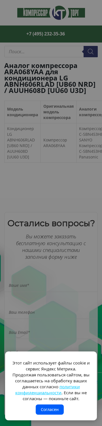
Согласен (50, 409)
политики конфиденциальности (47, 389)
